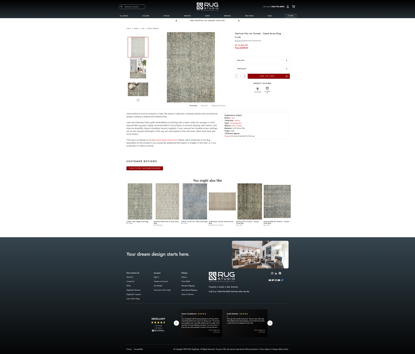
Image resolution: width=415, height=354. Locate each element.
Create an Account (161, 281)
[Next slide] (239, 20)
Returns (184, 277)
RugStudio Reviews (133, 290)
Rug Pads (249, 16)
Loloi (239, 37)
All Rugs (124, 16)
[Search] (121, 7)
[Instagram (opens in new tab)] (272, 273)
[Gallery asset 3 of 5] (138, 89)
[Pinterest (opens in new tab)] (280, 273)
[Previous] (152, 67)
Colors (145, 16)
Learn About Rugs (133, 298)
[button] (288, 7)
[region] (223, 323)
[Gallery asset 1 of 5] (190, 67)
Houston (212, 286)
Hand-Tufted (236, 126)
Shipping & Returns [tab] (218, 105)
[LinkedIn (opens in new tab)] (276, 273)
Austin (221, 286)
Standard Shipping (188, 285)
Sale (270, 16)
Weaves (187, 16)
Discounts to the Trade (162, 290)
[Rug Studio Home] (207, 6)
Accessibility (138, 349)
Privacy (129, 349)
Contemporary (236, 123)
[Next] (229, 67)
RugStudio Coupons (133, 294)
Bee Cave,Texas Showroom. (165, 140)
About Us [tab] (204, 105)
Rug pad (228, 136)
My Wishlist (158, 285)
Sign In (156, 277)
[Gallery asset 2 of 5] (138, 68)
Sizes (207, 16)
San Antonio (232, 286)
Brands (227, 16)
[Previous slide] (176, 20)
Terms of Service (187, 294)
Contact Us (130, 281)
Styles (166, 16)
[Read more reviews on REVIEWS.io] (158, 331)
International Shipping (189, 290)
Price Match (185, 281)
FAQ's (128, 285)
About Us (129, 277)
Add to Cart (267, 76)
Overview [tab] (193, 105)
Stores (291, 16)
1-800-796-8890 (277, 6)
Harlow (237, 120)
